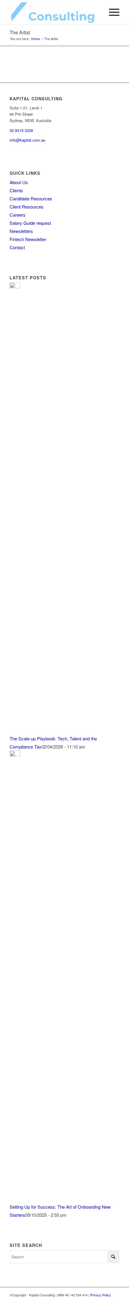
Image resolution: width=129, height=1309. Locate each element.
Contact (17, 247)
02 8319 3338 (21, 130)
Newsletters (21, 231)
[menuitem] (111, 12)
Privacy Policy (100, 1294)
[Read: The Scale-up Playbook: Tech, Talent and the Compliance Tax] (15, 286)
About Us (19, 182)
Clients (16, 190)
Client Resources (27, 206)
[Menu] (111, 12)
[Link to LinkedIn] (114, 1301)
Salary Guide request (30, 223)
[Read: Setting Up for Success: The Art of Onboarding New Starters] (15, 755)
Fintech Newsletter (28, 239)
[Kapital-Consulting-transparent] (53, 12)
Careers (18, 215)
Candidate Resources (31, 198)
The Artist (20, 32)
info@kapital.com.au (27, 140)
